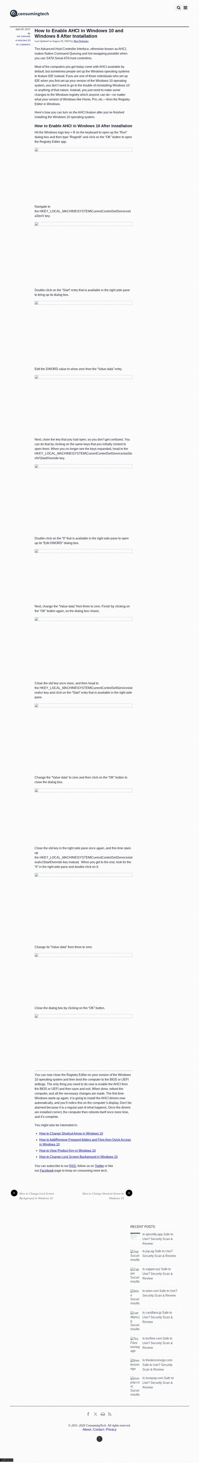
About (87, 1429)
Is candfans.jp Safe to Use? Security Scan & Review (157, 1317)
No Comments (23, 44)
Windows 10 (24, 40)
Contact (98, 1429)
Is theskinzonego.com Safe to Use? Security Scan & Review (157, 1364)
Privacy (111, 1429)
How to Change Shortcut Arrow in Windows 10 (71, 1133)
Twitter (99, 1166)
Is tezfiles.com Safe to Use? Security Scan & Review (157, 1343)
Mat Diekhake (23, 36)
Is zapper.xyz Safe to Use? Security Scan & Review (157, 1273)
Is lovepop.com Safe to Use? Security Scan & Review (158, 1382)
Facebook (47, 1170)
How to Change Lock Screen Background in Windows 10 (78, 1156)
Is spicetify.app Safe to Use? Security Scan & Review (157, 1239)
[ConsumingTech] (29, 14)
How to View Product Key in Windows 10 (67, 1150)
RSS (72, 1166)
